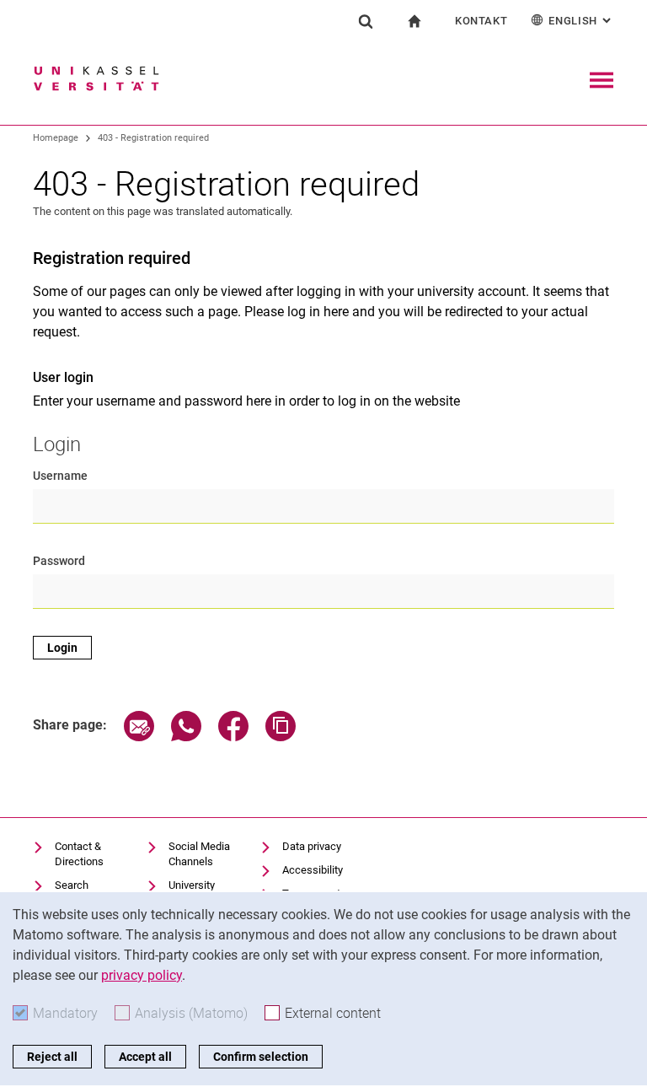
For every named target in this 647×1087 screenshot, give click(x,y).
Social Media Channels (199, 854)
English (581, 20)
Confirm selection (260, 1056)
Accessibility (312, 870)
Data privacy (311, 846)
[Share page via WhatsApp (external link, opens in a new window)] (186, 737)
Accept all (145, 1056)
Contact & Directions (79, 854)
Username (60, 475)
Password (59, 561)
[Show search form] (365, 21)
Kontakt (481, 20)
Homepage (55, 137)
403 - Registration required (153, 137)
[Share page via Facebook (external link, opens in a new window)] (233, 737)
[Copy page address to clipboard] (280, 737)
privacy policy (141, 975)
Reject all (52, 1056)
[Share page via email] (139, 737)
